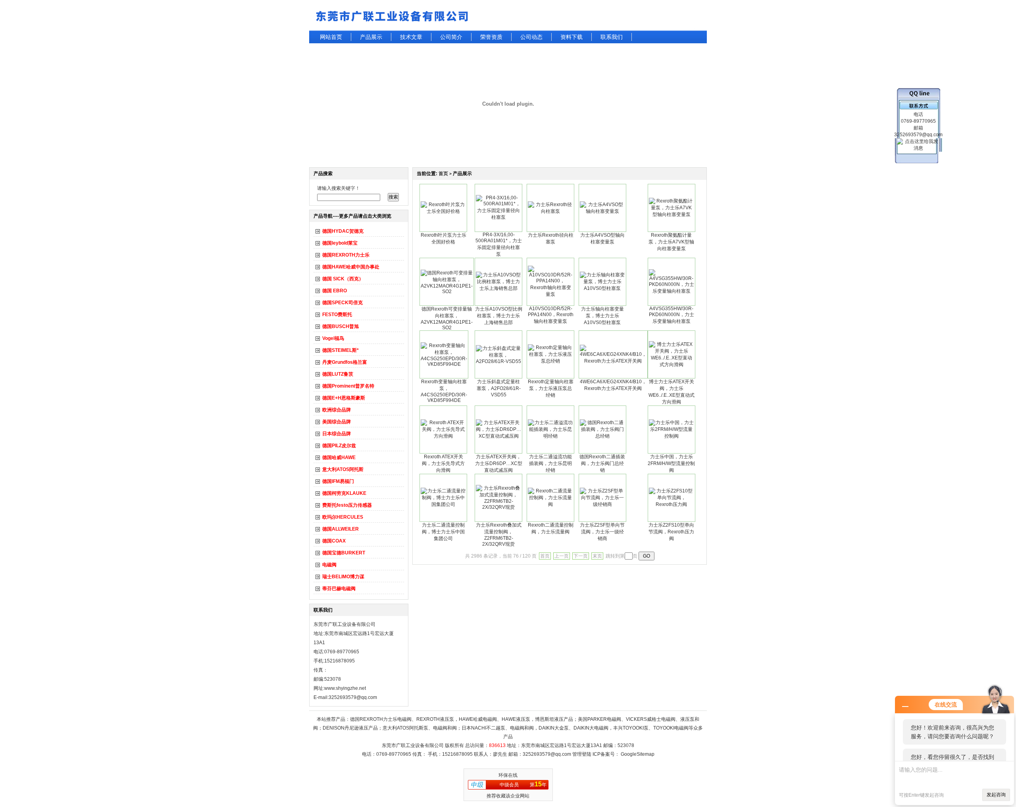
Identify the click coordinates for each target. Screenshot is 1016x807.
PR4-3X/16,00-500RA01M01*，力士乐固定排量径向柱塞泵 (498, 244)
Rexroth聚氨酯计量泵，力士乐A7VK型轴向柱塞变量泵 (671, 241)
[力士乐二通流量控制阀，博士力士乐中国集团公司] (443, 504)
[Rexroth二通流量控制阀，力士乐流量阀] (550, 504)
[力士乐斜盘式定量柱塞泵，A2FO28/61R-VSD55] (498, 361)
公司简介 (451, 37)
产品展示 (371, 37)
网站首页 (331, 37)
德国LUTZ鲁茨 (337, 374)
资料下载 (571, 37)
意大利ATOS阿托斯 (343, 469)
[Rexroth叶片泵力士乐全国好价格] (443, 211)
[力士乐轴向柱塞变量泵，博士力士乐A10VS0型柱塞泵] (602, 288)
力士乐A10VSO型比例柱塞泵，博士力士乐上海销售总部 (498, 315)
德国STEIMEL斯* (340, 350)
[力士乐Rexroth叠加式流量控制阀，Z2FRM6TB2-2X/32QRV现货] (498, 507)
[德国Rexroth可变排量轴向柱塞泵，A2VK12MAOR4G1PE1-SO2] (447, 291)
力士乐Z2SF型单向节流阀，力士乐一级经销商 (602, 531)
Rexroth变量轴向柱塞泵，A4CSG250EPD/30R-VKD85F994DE (444, 391)
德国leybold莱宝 (340, 243)
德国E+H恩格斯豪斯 (343, 398)
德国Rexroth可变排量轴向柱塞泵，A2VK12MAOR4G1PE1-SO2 (447, 318)
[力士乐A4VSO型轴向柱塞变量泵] (602, 211)
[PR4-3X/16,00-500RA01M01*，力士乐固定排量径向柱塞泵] (498, 217)
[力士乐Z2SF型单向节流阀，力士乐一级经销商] (602, 504)
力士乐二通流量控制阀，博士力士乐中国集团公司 (443, 531)
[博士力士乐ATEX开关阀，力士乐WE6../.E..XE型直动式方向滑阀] (671, 364)
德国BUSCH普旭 (340, 326)
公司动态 (531, 37)
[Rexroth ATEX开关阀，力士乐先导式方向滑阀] (443, 436)
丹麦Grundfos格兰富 (344, 362)
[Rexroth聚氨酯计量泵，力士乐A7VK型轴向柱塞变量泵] (671, 214)
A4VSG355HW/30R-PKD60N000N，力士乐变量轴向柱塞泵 (671, 315)
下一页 (580, 556)
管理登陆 (581, 754)
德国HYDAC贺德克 (343, 231)
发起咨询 (996, 794)
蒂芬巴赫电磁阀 (339, 588)
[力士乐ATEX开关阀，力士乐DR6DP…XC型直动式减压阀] (498, 436)
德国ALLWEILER (340, 529)
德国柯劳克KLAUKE (344, 493)
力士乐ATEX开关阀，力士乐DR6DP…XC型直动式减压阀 (498, 463)
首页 (443, 173)
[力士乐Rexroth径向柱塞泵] (550, 211)
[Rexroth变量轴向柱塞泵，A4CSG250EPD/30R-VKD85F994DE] (444, 364)
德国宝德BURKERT (343, 553)
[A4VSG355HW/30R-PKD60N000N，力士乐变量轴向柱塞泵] (671, 291)
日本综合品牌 (336, 433)
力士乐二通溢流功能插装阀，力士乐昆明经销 (550, 463)
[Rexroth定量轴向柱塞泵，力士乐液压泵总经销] (550, 361)
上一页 (561, 556)
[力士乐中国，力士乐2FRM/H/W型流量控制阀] (671, 436)
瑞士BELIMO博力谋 (343, 576)
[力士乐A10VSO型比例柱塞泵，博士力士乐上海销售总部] (498, 288)
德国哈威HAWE (339, 457)
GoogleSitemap (637, 754)
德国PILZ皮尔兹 (339, 445)
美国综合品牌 (336, 422)
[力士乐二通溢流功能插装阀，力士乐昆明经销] (550, 436)
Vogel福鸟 (333, 338)
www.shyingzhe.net (345, 688)
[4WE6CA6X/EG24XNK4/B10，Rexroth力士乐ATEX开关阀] (613, 361)
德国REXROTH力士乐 (345, 255)
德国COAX (334, 541)
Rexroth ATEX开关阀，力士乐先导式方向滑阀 (443, 463)
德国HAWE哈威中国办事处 (350, 267)
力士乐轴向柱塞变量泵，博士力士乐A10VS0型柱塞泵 (602, 315)
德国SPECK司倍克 (342, 302)
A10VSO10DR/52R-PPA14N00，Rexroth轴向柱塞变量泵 (550, 315)
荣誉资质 (491, 37)
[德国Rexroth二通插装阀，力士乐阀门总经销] (602, 436)
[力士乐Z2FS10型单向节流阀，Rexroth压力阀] (671, 504)
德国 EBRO (334, 290)
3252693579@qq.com (547, 754)
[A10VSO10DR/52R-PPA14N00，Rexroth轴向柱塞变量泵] (550, 294)
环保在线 (508, 775)
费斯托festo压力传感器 (347, 505)
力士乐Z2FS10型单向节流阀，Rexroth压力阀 (671, 531)
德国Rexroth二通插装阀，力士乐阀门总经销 (602, 463)
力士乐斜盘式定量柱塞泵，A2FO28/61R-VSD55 (499, 388)
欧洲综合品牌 (336, 410)
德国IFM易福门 (338, 481)
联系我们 (611, 37)
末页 (597, 556)
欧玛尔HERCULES (342, 517)
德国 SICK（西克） (343, 279)
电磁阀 (329, 565)
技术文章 (411, 37)
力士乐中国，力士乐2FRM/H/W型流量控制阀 (671, 463)
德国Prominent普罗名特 (348, 386)
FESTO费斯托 (337, 314)
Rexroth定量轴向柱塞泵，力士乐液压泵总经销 (550, 388)
